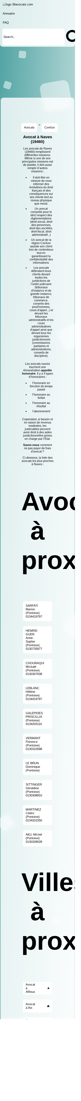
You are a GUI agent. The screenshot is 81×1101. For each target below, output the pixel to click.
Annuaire (9, 13)
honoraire (28, 373)
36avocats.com (22, 4)
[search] (68, 37)
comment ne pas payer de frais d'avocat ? (38, 448)
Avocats (29, 127)
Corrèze (49, 127)
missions (44, 155)
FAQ (6, 22)
